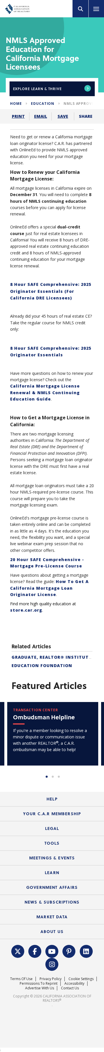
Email (40, 116)
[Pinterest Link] (69, 950)
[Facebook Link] (35, 950)
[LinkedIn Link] (86, 950)
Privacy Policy (51, 978)
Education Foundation (42, 665)
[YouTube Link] (52, 950)
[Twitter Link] (18, 950)
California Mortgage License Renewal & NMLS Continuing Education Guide (45, 392)
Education (42, 103)
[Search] (81, 8)
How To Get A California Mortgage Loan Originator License (49, 588)
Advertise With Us (39, 988)
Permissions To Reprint (38, 983)
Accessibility (74, 983)
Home (16, 103)
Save (62, 116)
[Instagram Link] (52, 963)
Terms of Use (21, 978)
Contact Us (70, 988)
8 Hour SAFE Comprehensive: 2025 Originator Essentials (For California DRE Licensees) (50, 291)
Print (18, 116)
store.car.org (26, 610)
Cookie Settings (81, 978)
